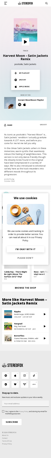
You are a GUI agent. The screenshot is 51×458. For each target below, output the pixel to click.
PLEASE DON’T (25, 258)
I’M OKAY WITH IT (25, 249)
